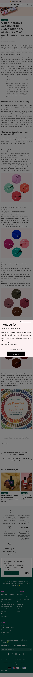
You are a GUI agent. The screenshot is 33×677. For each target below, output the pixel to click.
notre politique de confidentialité (8, 344)
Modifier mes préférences (16, 349)
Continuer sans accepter (25, 321)
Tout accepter (16, 354)
